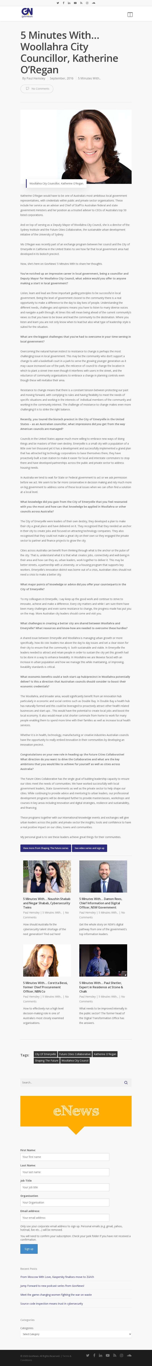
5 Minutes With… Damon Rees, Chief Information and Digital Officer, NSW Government (100, 903)
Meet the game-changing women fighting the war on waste (56, 1294)
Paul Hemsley (36, 78)
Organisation (29, 1196)
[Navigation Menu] (130, 14)
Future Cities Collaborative (75, 1054)
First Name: (28, 1150)
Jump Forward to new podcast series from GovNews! (52, 1286)
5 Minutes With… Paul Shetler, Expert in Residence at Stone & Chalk (101, 987)
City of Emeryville (45, 1054)
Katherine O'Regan (105, 1054)
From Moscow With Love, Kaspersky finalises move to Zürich (57, 1277)
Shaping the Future (46, 1060)
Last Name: (28, 1165)
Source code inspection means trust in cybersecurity (51, 1303)
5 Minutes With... (89, 78)
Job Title (26, 1180)
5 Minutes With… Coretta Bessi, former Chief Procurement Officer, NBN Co (45, 987)
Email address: (30, 1211)
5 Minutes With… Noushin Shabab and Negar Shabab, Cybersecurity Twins (46, 903)
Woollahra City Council (75, 1060)
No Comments (40, 88)
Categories (26, 1328)
